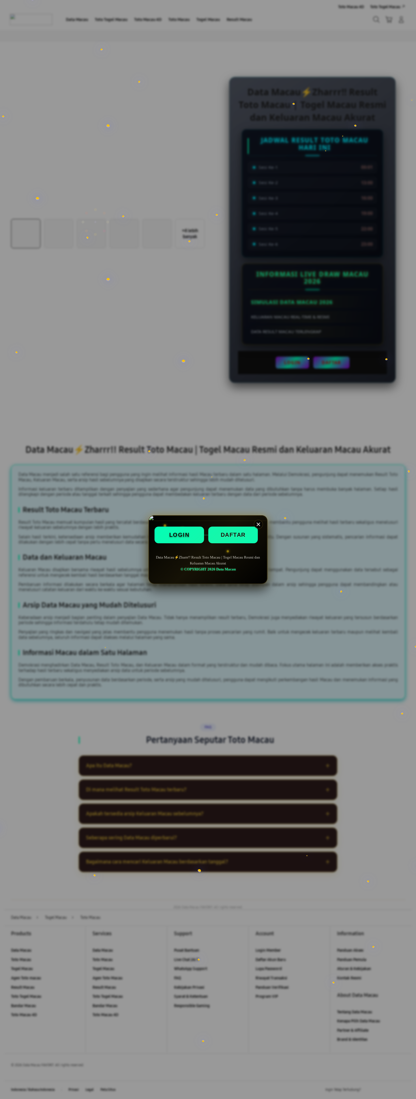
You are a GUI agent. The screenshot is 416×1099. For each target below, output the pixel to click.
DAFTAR (233, 535)
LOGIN (179, 535)
